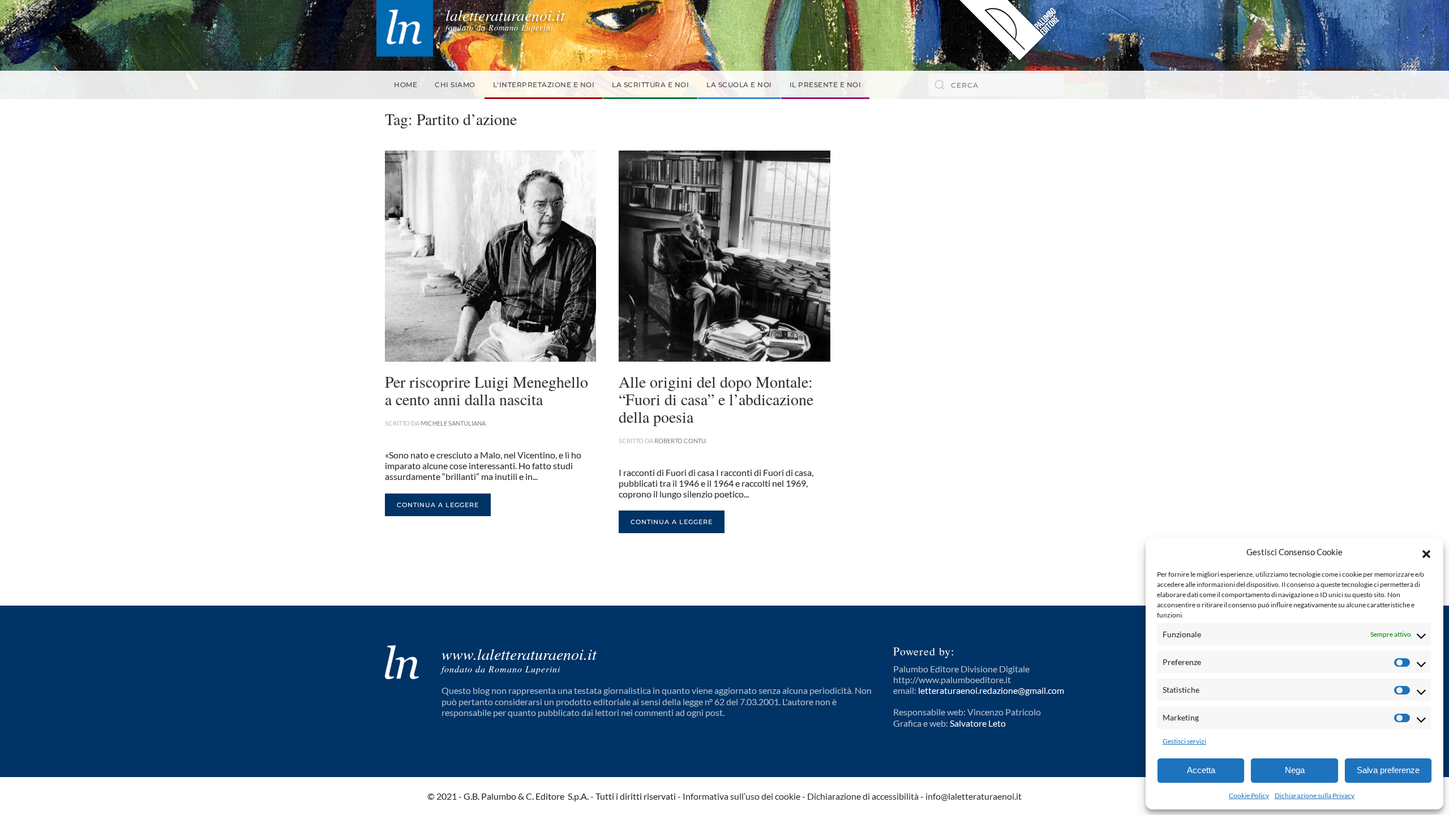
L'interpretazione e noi (544, 84)
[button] (1426, 552)
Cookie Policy (1249, 795)
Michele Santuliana (453, 423)
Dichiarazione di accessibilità (863, 796)
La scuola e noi (739, 84)
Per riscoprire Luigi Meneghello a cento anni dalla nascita (486, 390)
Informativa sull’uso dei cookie (741, 796)
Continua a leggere (438, 505)
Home (405, 84)
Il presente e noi (825, 84)
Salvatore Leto (978, 723)
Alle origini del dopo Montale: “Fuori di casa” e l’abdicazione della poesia (716, 399)
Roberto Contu (680, 440)
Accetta (1201, 770)
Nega (1295, 770)
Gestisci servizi (1184, 741)
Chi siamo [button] (455, 84)
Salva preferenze (1388, 770)
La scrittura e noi (650, 84)
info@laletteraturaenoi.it (973, 796)
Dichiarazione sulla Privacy (1314, 795)
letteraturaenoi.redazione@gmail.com (991, 690)
